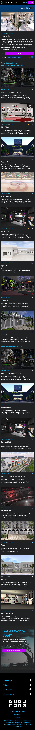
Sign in (25, 2)
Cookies (17, 717)
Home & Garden (5, 89)
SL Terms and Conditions (17, 711)
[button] (9, 2)
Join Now (19, 53)
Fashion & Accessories (7, 33)
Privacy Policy (17, 714)
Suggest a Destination (14, 650)
